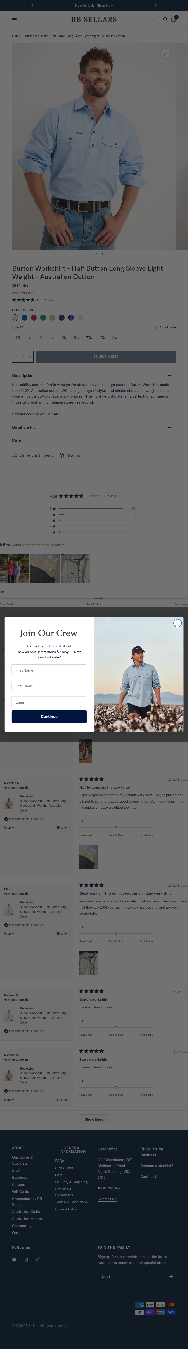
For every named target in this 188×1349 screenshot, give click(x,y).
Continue (49, 716)
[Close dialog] (178, 623)
